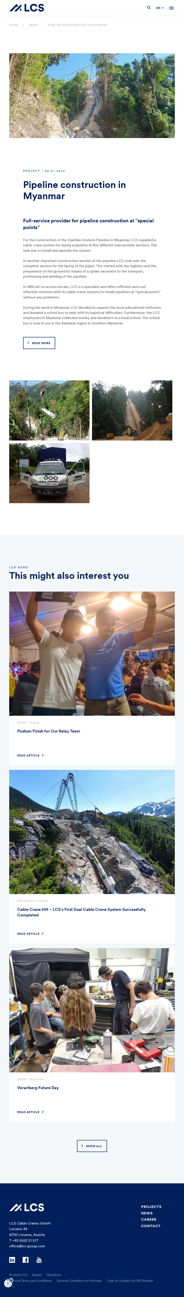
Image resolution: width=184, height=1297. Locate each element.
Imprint (37, 1275)
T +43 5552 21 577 (23, 1240)
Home (13, 25)
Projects (151, 1206)
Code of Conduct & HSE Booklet (130, 1281)
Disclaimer (54, 1275)
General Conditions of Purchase (79, 1281)
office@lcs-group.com (27, 1246)
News (33, 25)
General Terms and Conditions (30, 1281)
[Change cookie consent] (8, 1282)
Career (148, 1219)
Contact (151, 1226)
